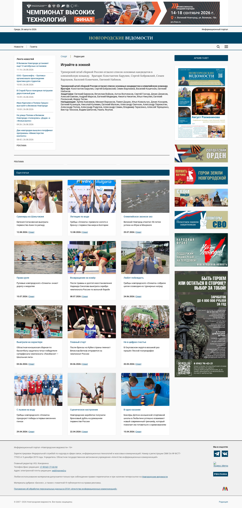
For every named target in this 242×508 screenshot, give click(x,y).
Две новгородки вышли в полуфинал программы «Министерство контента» (35, 133)
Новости (18, 46)
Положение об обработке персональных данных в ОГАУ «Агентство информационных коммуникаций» (65, 489)
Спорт (64, 56)
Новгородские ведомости (155, 476)
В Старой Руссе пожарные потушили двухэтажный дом (35, 92)
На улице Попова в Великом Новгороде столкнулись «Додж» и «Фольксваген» (33, 118)
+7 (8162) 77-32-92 (48, 467)
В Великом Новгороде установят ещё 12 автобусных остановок (33, 64)
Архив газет (201, 58)
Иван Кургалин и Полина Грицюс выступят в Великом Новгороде (32, 104)
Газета (33, 46)
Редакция (223, 502)
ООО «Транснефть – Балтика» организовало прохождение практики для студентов (31, 78)
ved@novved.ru (59, 470)
